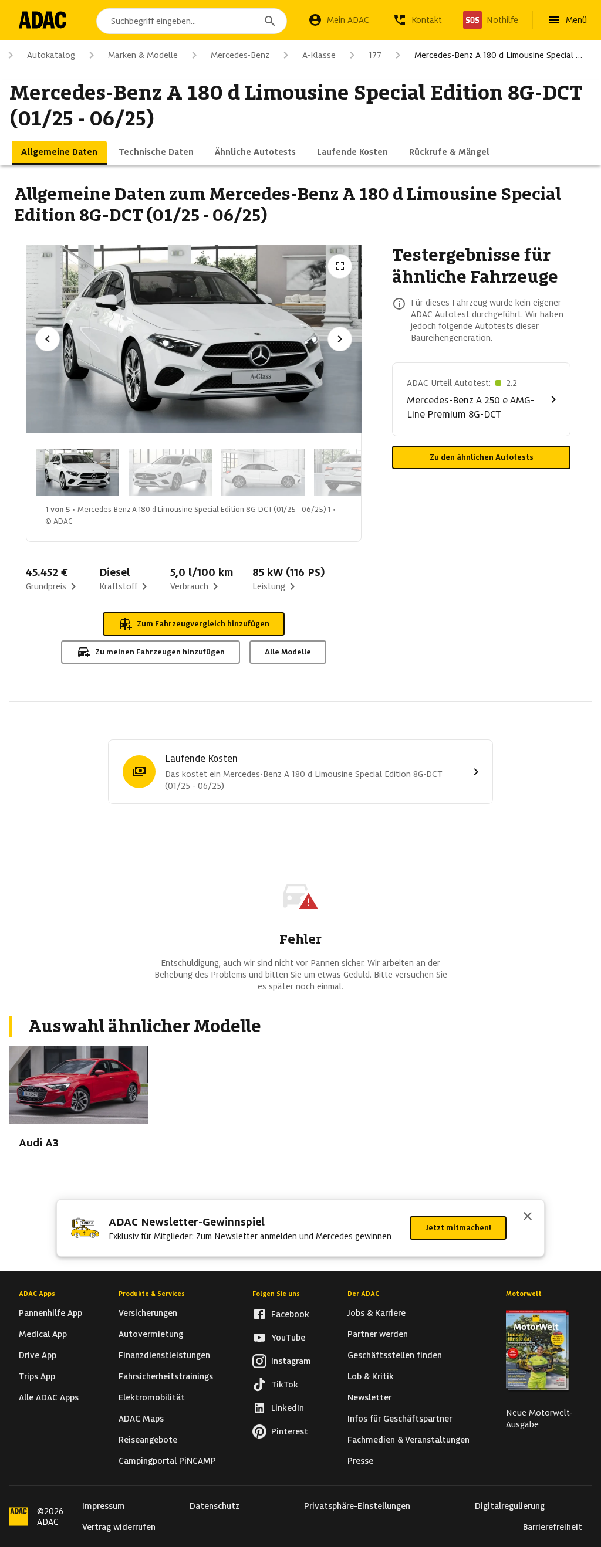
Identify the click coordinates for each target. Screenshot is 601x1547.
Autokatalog (51, 55)
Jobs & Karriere (376, 1313)
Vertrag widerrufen (119, 1527)
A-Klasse (319, 55)
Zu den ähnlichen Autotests (482, 457)
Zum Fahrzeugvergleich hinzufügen (203, 624)
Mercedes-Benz (240, 55)
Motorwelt (524, 1294)
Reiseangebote (148, 1439)
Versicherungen (148, 1313)
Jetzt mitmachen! (458, 1228)
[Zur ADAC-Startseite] (42, 20)
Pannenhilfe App (50, 1313)
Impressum (103, 1506)
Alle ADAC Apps (49, 1397)
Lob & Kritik (370, 1376)
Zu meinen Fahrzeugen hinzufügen (160, 652)
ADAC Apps (37, 1294)
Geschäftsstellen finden (394, 1355)
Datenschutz (214, 1506)
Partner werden (377, 1334)
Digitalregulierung (510, 1506)
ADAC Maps (141, 1418)
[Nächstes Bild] (339, 339)
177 (375, 55)
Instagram (291, 1361)
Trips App (37, 1376)
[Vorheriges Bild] (47, 339)
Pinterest (289, 1431)
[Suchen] (270, 21)
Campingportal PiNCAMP (167, 1461)
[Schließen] (528, 1217)
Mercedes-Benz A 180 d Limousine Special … (498, 55)
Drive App (37, 1355)
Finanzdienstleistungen (164, 1355)
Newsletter (369, 1397)
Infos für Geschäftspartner (399, 1418)
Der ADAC (363, 1294)
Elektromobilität (152, 1397)
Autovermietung (151, 1334)
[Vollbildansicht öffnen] (339, 266)
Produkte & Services (152, 1294)
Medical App (43, 1334)
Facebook (290, 1314)
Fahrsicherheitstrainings (166, 1376)
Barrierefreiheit (552, 1527)
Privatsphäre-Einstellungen (357, 1506)
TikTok (284, 1384)
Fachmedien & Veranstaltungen (408, 1439)
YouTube (288, 1337)
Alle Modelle (288, 652)
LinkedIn (287, 1408)
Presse (360, 1461)
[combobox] (191, 21)
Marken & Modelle (143, 55)
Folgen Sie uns (276, 1294)
